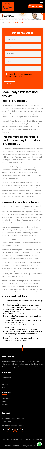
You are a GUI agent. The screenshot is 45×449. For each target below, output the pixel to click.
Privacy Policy (27, 446)
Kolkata (4, 401)
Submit (9, 84)
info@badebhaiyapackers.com (13, 419)
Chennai (5, 384)
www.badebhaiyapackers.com (13, 425)
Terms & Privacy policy (13, 76)
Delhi (3, 387)
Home (4, 22)
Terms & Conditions (12, 446)
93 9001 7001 (6, 422)
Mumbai (5, 405)
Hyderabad (6, 398)
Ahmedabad (6, 378)
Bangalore (5, 381)
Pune (3, 408)
